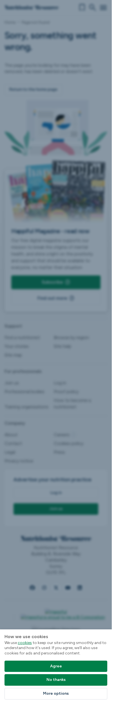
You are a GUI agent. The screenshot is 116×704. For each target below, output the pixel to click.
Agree (56, 666)
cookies (25, 642)
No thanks (56, 679)
